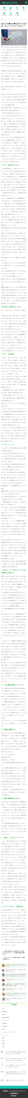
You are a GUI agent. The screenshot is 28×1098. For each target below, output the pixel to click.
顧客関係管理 (5, 1017)
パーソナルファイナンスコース (17, 1091)
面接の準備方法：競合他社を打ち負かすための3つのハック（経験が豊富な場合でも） (14, 953)
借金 (3, 1044)
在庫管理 (4, 1023)
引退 (3, 1046)
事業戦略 (4, 1011)
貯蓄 (3, 1038)
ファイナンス (5, 1020)
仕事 (3, 1014)
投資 (3, 1029)
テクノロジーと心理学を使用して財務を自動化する (14, 958)
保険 (3, 1041)
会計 (3, 1008)
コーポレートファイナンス (9, 1032)
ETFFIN (5, 19)
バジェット (5, 1035)
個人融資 (4, 1026)
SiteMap (13, 1096)
